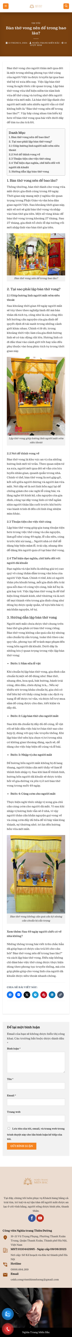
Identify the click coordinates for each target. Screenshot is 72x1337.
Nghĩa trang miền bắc (46, 43)
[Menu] (6, 6)
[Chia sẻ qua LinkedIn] (52, 994)
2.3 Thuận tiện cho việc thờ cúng (30, 158)
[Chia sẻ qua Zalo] (18, 994)
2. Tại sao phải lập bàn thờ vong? (30, 141)
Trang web (13, 1111)
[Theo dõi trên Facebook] (32, 1218)
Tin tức (36, 23)
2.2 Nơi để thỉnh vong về (24, 154)
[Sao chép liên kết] (60, 994)
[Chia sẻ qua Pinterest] (43, 994)
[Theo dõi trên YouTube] (40, 1218)
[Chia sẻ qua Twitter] (27, 994)
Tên (10, 1079)
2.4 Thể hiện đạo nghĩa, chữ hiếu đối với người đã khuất (34, 165)
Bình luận (14, 1048)
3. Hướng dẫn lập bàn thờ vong (29, 171)
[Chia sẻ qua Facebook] (10, 994)
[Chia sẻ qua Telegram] (35, 994)
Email (11, 1095)
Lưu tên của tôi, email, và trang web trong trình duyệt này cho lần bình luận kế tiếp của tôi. (36, 1134)
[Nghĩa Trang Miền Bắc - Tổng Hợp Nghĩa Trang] (36, 6)
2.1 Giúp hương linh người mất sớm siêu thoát (34, 148)
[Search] (66, 6)
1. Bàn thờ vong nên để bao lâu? (29, 137)
